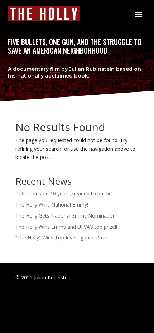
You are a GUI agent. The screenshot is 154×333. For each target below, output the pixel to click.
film (55, 69)
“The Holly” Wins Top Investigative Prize (61, 237)
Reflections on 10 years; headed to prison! (64, 193)
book (81, 76)
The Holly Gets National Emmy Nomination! (66, 215)
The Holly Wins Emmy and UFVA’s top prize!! (66, 226)
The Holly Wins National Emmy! (51, 204)
